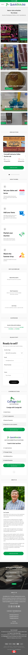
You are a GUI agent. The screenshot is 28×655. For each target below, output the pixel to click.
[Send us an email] (15, 1)
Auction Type (7, 350)
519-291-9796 (14, 623)
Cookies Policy (21, 647)
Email (5, 357)
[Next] (25, 33)
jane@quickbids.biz (14, 616)
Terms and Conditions (18, 646)
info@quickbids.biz (14, 618)
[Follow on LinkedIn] (16, 1)
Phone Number (7, 364)
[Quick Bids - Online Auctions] (15, 4)
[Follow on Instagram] (12, 1)
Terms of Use (6, 647)
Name (5, 372)
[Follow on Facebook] (11, 1)
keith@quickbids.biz (14, 614)
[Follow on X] (14, 606)
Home (5, 646)
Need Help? (9, 646)
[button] (9, 174)
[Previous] (2, 33)
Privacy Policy (13, 647)
